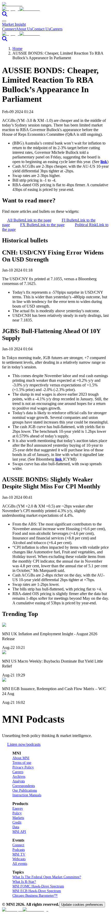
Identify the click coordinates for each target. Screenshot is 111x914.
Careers (56, 29)
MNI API (19, 832)
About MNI (20, 758)
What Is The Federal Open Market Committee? (46, 877)
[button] (55, 9)
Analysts (18, 781)
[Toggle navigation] (4, 21)
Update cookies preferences (82, 905)
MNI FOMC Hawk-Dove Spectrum (38, 886)
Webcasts (19, 859)
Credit (16, 822)
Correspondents (23, 786)
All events (19, 864)
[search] (4, 15)
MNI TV (18, 854)
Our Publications (24, 790)
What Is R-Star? (24, 882)
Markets (18, 818)
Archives (18, 776)
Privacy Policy (23, 767)
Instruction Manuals (26, 795)
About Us (24, 29)
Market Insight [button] (14, 24)
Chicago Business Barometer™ (35, 896)
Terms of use (21, 763)
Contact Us (41, 29)
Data (15, 827)
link (103, 161)
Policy (17, 813)
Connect (9, 29)
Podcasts (18, 850)
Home (17, 48)
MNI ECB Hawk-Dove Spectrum (36, 891)
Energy (17, 808)
